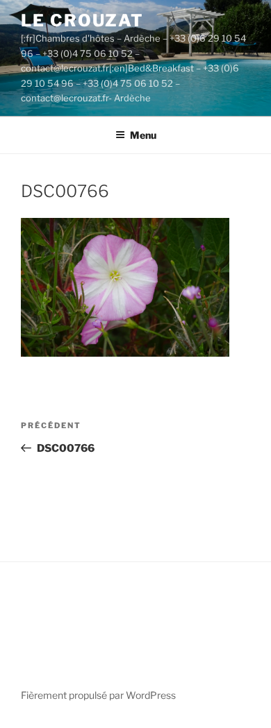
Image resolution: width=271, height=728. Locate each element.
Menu (143, 135)
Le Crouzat (82, 20)
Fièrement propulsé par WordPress (98, 695)
